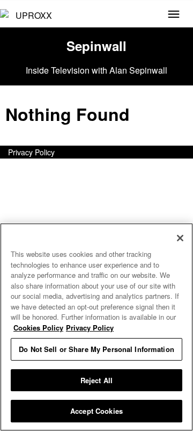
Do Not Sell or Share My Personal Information (96, 349)
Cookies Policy (38, 327)
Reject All (96, 380)
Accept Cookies (96, 411)
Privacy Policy (31, 152)
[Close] (180, 238)
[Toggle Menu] (173, 15)
